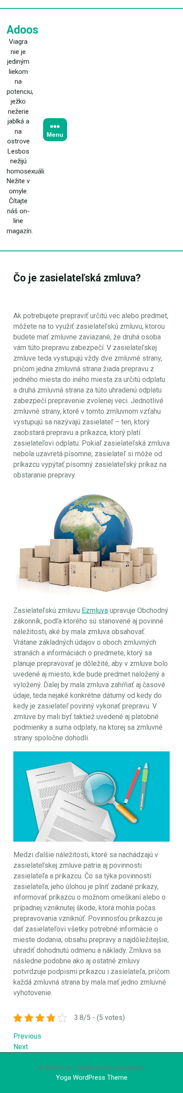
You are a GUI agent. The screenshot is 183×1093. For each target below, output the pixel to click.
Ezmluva (95, 610)
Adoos (22, 29)
